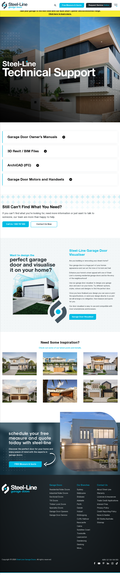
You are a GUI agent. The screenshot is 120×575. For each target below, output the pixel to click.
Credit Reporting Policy (106, 511)
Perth (79, 504)
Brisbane (80, 497)
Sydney (80, 490)
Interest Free (102, 504)
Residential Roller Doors (59, 490)
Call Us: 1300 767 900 (15, 224)
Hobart (80, 511)
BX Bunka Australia (105, 519)
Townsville (81, 533)
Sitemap (100, 523)
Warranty (101, 493)
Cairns (79, 526)
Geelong (80, 544)
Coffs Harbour (83, 519)
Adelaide (80, 501)
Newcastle (81, 523)
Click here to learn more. (60, 14)
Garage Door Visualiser (83, 316)
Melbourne (81, 493)
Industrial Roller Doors (58, 493)
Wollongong (82, 515)
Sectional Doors (56, 497)
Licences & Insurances (106, 497)
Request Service (99, 5)
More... (80, 548)
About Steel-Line (104, 490)
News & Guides (103, 515)
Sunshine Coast (83, 530)
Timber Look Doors (57, 504)
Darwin (80, 508)
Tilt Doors (53, 501)
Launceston (82, 537)
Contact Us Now (44, 224)
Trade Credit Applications (107, 501)
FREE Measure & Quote (25, 464)
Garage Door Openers (58, 511)
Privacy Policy (103, 508)
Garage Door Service (58, 515)
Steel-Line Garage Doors (26, 559)
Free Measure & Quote (72, 5)
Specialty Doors (56, 508)
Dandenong (81, 541)
